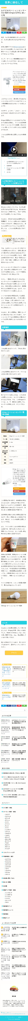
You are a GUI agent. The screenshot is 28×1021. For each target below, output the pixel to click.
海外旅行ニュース (8, 910)
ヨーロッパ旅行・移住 (9, 811)
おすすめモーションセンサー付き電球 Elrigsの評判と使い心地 (13, 790)
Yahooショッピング (19, 92)
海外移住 (5, 914)
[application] (14, 149)
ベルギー (7, 835)
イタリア (7, 814)
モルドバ (7, 844)
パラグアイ (8, 870)
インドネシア (8, 892)
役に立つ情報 (7, 882)
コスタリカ (8, 863)
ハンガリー (8, 829)
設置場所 (9, 165)
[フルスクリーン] (25, 155)
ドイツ (7, 827)
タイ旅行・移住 (7, 807)
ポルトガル (8, 839)
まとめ (8, 172)
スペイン (7, 824)
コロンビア (8, 864)
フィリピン (8, 896)
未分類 (5, 886)
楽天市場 (16, 89)
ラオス (7, 902)
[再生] (3, 155)
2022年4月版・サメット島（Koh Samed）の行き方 (14, 784)
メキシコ (7, 874)
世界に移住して (14, 2)
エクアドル (8, 859)
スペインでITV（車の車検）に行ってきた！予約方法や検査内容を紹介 (14, 795)
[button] (14, 149)
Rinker (20, 81)
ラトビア (7, 848)
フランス (7, 831)
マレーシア (8, 900)
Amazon (16, 87)
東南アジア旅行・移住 (9, 890)
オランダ (7, 818)
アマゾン (14, 653)
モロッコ (7, 846)
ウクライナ (8, 816)
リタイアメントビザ (9, 852)
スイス (7, 822)
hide (18, 158)
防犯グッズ (4, 7)
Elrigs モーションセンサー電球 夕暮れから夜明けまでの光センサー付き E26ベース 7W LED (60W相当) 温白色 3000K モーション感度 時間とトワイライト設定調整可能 (19, 476)
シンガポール (8, 894)
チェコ (7, 825)
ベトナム (7, 898)
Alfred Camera (18, 47)
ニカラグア (8, 866)
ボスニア (7, 837)
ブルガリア (8, 833)
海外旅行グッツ (7, 906)
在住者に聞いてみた (9, 878)
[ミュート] (22, 155)
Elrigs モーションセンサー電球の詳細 (15, 168)
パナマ (7, 868)
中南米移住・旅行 (8, 856)
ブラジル (7, 872)
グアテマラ (8, 861)
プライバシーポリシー (11, 1017)
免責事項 (19, 1017)
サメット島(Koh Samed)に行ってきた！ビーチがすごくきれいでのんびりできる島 (14, 778)
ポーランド (8, 841)
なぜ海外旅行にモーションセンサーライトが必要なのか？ (15, 162)
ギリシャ (7, 820)
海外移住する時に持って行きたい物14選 (14, 773)
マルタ (7, 843)
